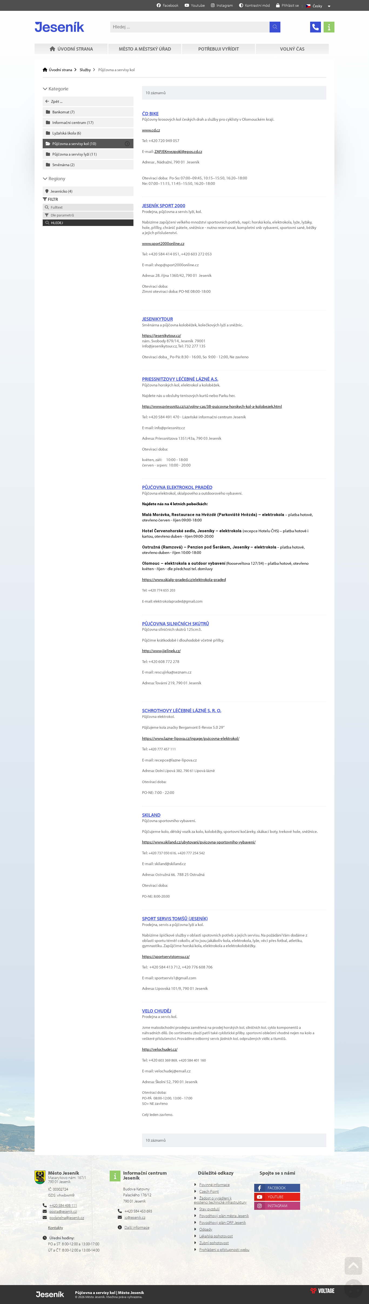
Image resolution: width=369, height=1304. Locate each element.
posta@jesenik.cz (63, 1211)
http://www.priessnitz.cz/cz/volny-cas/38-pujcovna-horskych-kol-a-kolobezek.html (212, 406)
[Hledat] (275, 27)
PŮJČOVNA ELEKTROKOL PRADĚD (177, 487)
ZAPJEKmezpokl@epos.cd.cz (178, 151)
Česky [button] (317, 6)
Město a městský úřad (145, 49)
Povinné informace (214, 1184)
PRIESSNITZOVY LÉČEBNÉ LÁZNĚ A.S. (180, 379)
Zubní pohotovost (214, 1242)
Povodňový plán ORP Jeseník (222, 1222)
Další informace (137, 1227)
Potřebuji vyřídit (218, 49)
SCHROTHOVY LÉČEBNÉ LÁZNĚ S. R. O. (181, 710)
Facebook (277, 1187)
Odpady (205, 1229)
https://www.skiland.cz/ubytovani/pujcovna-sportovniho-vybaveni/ (199, 842)
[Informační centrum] (329, 27)
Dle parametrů (61, 215)
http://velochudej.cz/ (159, 1049)
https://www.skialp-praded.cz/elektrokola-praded (184, 579)
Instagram (277, 1205)
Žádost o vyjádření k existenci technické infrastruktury (220, 1200)
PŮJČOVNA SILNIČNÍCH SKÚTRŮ (175, 623)
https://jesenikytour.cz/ (161, 335)
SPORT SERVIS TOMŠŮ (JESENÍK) (175, 918)
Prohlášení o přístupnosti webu (224, 1249)
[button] (254, 5)
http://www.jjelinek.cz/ (161, 650)
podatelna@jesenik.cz (66, 1217)
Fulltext (56, 207)
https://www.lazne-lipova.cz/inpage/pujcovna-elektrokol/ (190, 738)
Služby (85, 70)
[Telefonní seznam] (315, 27)
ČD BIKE (150, 113)
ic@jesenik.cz (135, 1217)
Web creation (322, 1291)
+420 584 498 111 (63, 1205)
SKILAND (151, 815)
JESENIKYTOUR (157, 319)
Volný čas (292, 49)
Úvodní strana (60, 27)
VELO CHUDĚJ (156, 1011)
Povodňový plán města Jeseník (224, 1215)
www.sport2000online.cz (163, 243)
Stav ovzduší (209, 1208)
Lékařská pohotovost (216, 1236)
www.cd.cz (151, 130)
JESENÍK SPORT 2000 (163, 205)
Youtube (275, 1196)
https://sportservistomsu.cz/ (166, 956)
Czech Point (209, 1191)
